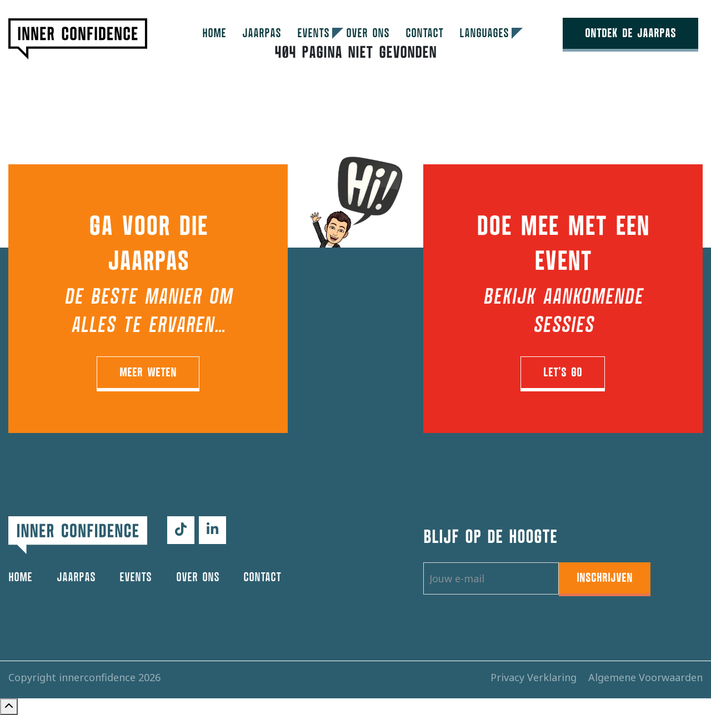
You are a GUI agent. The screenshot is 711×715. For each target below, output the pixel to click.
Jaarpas (261, 33)
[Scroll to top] (9, 706)
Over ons (367, 33)
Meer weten (148, 372)
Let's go (562, 372)
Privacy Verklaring (534, 677)
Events (313, 33)
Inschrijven (605, 578)
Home (214, 33)
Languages (484, 33)
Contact (424, 33)
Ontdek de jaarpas (630, 33)
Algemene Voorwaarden (645, 677)
